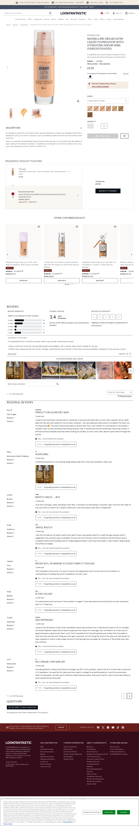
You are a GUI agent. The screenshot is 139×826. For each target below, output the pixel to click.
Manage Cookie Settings (92, 812)
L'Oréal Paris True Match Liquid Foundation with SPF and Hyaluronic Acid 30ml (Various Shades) (61, 264)
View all (126, 73)
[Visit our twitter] (103, 727)
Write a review (92, 64)
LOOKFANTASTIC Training (118, 754)
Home (8, 25)
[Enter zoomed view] (78, 101)
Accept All (123, 812)
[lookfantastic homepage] (73, 13)
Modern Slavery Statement (73, 754)
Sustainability (68, 757)
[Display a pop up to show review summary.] (23, 271)
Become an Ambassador (95, 779)
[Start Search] (50, 13)
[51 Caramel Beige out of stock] (120, 108)
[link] (117, 13)
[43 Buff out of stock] (108, 108)
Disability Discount (93, 761)
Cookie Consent (11, 762)
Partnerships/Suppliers (94, 769)
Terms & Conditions (70, 747)
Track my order (45, 766)
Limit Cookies (109, 812)
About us (90, 747)
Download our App (46, 749)
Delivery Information (47, 757)
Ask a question (104, 64)
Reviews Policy (68, 759)
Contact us (44, 761)
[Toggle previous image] (7, 67)
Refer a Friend (91, 774)
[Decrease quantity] (90, 126)
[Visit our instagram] (108, 727)
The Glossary (91, 749)
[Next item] (131, 254)
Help (42, 747)
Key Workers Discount (94, 776)
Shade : (90, 96)
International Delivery (47, 759)
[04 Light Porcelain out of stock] (90, 108)
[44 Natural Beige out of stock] (114, 108)
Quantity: (91, 121)
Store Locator (115, 747)
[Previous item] (7, 254)
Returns (42, 754)
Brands (15, 25)
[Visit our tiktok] (117, 727)
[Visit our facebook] (98, 727)
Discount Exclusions (47, 752)
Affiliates (90, 766)
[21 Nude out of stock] (96, 108)
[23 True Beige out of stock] (102, 108)
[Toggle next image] (80, 67)
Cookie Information (70, 752)
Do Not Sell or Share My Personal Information (17, 765)
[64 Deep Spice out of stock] (90, 114)
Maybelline (24, 25)
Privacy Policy (68, 749)
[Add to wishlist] (124, 136)
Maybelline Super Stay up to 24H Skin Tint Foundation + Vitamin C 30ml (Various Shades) (99, 264)
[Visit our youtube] (113, 727)
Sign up (61, 727)
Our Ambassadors (93, 764)
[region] (69, 812)
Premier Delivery (45, 764)
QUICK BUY (24, 280)
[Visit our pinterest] (122, 727)
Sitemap (90, 771)
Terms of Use (7, 824)
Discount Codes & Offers (95, 759)
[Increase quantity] (104, 126)
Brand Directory (92, 752)
